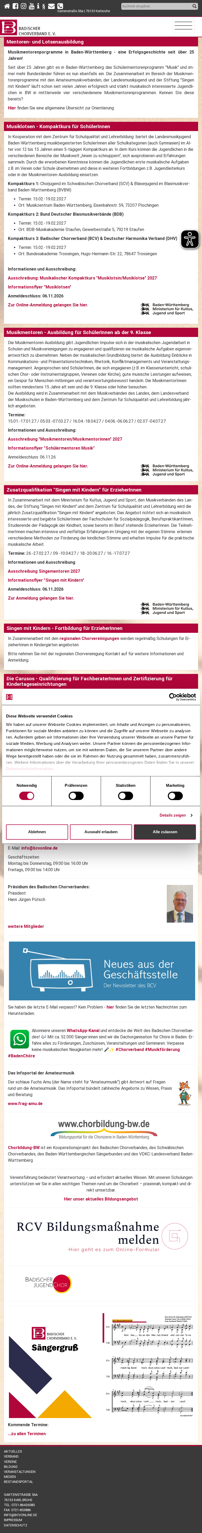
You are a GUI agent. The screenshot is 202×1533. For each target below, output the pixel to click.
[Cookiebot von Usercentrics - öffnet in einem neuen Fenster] (173, 697)
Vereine (10, 1462)
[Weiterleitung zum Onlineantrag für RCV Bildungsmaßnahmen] (102, 1236)
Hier (12, 107)
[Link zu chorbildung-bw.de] (104, 1129)
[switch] (76, 796)
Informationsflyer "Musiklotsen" (39, 287)
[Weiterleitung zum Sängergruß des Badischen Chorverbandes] (102, 1365)
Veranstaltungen (20, 1472)
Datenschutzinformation (29, 768)
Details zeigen (173, 815)
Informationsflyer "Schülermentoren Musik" (51, 448)
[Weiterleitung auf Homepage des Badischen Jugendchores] (47, 1283)
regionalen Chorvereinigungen (89, 638)
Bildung (11, 1467)
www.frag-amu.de (25, 1103)
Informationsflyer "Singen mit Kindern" (46, 580)
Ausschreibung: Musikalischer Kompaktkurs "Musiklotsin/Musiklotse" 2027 (82, 278)
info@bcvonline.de (39, 848)
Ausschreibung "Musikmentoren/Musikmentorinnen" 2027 (65, 439)
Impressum (13, 1520)
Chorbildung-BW (24, 1147)
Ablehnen (37, 832)
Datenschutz (15, 1525)
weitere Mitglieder (26, 926)
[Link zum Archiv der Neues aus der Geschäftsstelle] (102, 970)
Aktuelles (13, 1451)
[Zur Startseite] (28, 26)
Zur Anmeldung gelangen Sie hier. (41, 598)
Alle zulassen (165, 832)
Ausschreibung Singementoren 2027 (44, 571)
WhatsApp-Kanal (83, 1030)
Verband (11, 1456)
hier (111, 1007)
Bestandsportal (18, 1482)
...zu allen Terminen (27, 1433)
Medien (10, 1477)
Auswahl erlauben (101, 832)
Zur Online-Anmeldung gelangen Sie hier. (48, 466)
